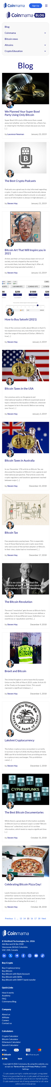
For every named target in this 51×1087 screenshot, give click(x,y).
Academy (6, 995)
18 (39, 918)
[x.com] (10, 957)
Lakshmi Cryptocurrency (19, 740)
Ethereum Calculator (11, 1042)
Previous (9, 918)
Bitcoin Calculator (10, 1039)
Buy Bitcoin (7, 971)
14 (24, 918)
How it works (8, 992)
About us (6, 1014)
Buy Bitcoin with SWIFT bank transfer (19, 979)
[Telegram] (17, 957)
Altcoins (9, 44)
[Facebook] (23, 957)
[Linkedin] (4, 957)
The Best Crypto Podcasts (20, 180)
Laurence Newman (15, 134)
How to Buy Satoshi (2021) (21, 319)
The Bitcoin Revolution (18, 601)
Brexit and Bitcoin (15, 671)
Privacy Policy (34, 1066)
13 (21, 918)
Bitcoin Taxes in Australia (20, 460)
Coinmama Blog (9, 1001)
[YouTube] (36, 957)
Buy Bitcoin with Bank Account (16, 973)
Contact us (7, 1023)
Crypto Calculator (10, 1036)
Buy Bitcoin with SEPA (12, 977)
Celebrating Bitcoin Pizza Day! (23, 884)
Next (44, 918)
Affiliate (5, 1017)
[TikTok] (42, 957)
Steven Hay (12, 203)
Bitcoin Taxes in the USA (19, 388)
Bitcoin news (11, 38)
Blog (7, 26)
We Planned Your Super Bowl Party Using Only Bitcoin (22, 113)
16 (32, 918)
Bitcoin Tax (11, 532)
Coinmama (10, 32)
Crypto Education (14, 51)
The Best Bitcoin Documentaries (24, 812)
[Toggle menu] (46, 5)
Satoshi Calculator (10, 1045)
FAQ (4, 998)
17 (35, 918)
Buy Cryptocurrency (11, 968)
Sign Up (35, 5)
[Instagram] (30, 957)
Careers (5, 1020)
